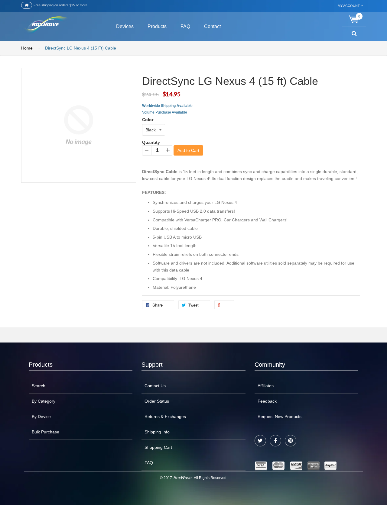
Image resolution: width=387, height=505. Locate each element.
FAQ (149, 462)
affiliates (266, 385)
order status (157, 401)
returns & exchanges (165, 416)
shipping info (157, 431)
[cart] (354, 19)
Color (147, 119)
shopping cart (158, 447)
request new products (279, 416)
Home (27, 48)
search (38, 385)
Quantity (151, 142)
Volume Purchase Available (164, 112)
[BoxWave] (45, 25)
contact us (155, 385)
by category (43, 401)
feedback (267, 401)
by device (41, 416)
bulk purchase (45, 431)
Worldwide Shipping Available (167, 106)
